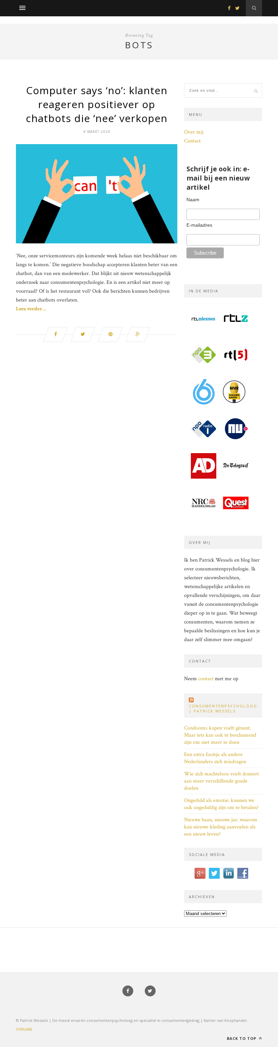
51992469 (24, 1029)
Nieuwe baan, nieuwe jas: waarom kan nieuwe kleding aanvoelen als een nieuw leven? (220, 827)
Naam (192, 199)
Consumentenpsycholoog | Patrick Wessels (223, 708)
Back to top (242, 1038)
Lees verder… (31, 308)
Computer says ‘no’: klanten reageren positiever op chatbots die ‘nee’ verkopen (96, 104)
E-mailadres (199, 225)
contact (206, 678)
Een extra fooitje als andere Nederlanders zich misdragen (215, 758)
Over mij (193, 132)
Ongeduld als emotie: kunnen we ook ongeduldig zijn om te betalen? (221, 804)
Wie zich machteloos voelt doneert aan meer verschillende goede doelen (221, 781)
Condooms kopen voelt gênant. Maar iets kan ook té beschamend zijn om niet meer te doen (220, 735)
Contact (192, 140)
